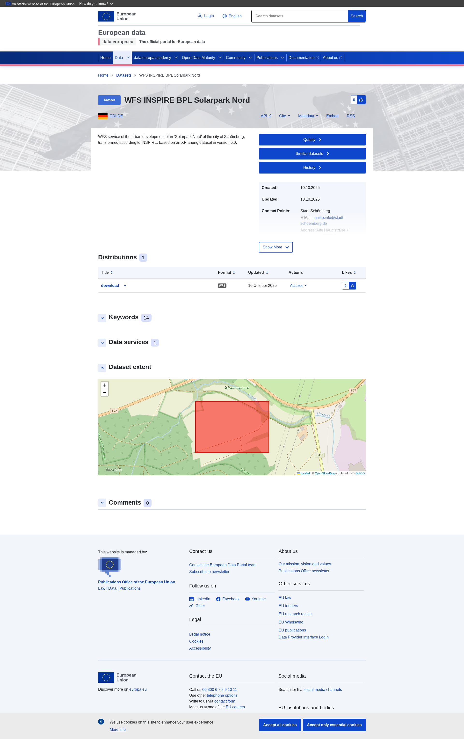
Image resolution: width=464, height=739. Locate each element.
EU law (285, 598)
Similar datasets (309, 154)
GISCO (360, 473)
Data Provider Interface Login (304, 637)
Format (224, 272)
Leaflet (305, 473)
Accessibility (200, 648)
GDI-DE (116, 116)
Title (105, 272)
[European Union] (141, 677)
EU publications (292, 630)
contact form (224, 701)
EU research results (295, 614)
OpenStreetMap (325, 473)
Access (296, 285)
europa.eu (138, 689)
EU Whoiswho (291, 622)
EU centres (235, 707)
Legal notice (199, 634)
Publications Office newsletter (304, 571)
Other (200, 606)
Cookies (196, 641)
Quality (309, 140)
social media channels (323, 690)
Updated (256, 272)
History (309, 168)
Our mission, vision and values (305, 564)
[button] (97, 3)
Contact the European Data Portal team (222, 565)
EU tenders (288, 606)
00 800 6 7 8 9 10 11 (219, 690)
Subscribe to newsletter (209, 572)
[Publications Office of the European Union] (140, 566)
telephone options (222, 695)
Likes (347, 272)
